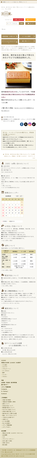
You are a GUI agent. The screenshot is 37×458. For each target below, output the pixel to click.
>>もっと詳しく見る (6, 240)
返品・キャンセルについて (9, 415)
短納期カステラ (7, 119)
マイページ (8, 20)
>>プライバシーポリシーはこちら (10, 303)
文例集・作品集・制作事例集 (9, 382)
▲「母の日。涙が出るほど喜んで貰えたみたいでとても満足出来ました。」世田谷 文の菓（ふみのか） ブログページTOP (19, 156)
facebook (4, 393)
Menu (3, 29)
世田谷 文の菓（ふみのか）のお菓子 (11, 362)
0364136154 (8, 328)
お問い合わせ (18, 20)
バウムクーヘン (6, 368)
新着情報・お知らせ (9, 36)
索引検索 (4, 444)
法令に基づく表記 (7, 440)
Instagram (4, 389)
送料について (6, 403)
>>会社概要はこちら (6, 332)
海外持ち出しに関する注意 (9, 413)
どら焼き (4, 364)
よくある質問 (26, 36)
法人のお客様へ (6, 423)
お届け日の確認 (6, 399)
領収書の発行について (8, 407)
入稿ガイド (5, 419)
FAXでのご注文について (9, 409)
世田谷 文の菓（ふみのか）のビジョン (12, 433)
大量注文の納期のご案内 (9, 401)
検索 (21, 23)
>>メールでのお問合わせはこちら (10, 187)
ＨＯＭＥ (3, 360)
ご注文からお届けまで (8, 417)
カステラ (4, 366)
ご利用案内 (4, 397)
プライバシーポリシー (8, 439)
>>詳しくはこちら (6, 185)
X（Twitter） (5, 391)
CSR (3, 437)
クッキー (4, 374)
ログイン (31, 20)
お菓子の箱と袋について (9, 411)
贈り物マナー (26, 41)
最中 (3, 372)
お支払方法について (7, 405)
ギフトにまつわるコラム (9, 42)
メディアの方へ (6, 427)
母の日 (12, 121)
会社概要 (3, 430)
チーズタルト (6, 370)
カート (31, 23)
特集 (2, 380)
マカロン (4, 376)
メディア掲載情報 (6, 387)
